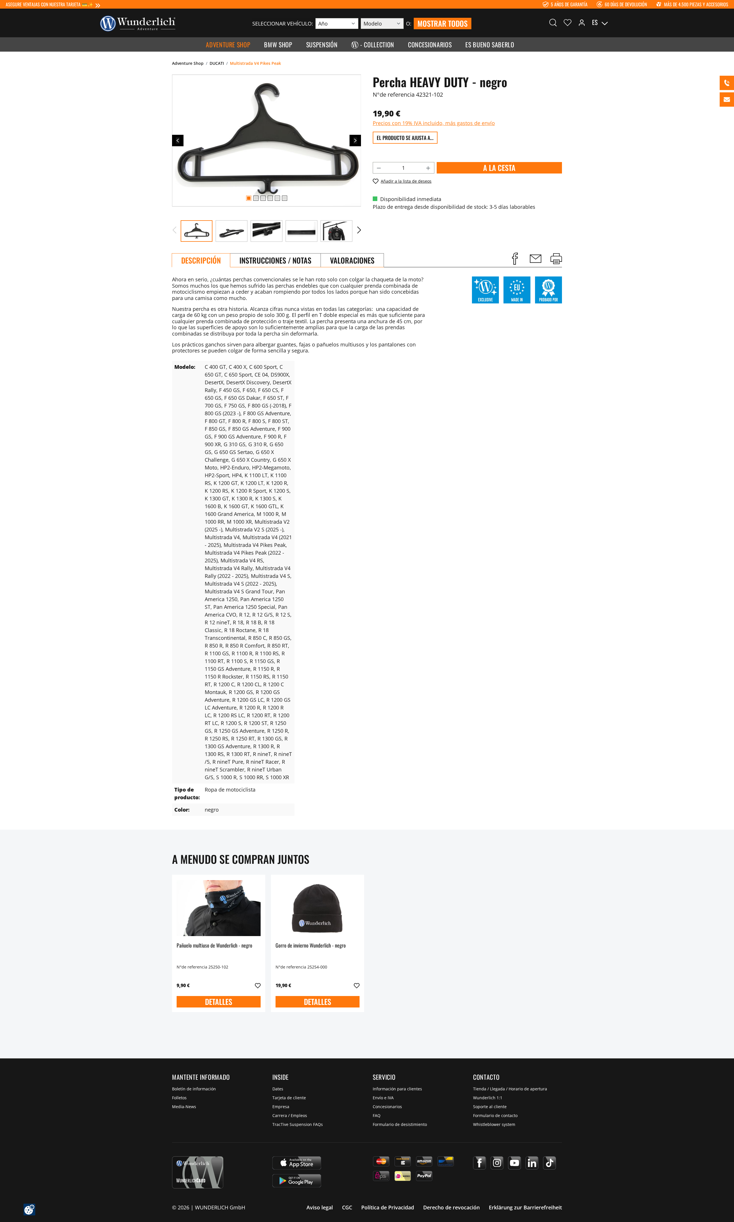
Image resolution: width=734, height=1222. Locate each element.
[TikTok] (549, 1163)
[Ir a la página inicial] (137, 23)
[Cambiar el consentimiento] (29, 1209)
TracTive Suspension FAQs (297, 1124)
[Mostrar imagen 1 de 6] (248, 198)
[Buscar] (553, 22)
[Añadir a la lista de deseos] (258, 986)
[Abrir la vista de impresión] (556, 259)
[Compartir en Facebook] (515, 259)
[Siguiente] (355, 140)
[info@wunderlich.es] (727, 99)
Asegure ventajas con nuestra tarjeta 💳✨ (49, 4)
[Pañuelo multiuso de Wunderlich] (219, 908)
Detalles (218, 1001)
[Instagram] (497, 1163)
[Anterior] (178, 140)
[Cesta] (633, 22)
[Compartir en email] (535, 259)
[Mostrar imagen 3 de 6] (263, 198)
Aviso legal (320, 1207)
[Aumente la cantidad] (428, 168)
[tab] (201, 260)
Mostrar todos (442, 23)
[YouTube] (514, 1163)
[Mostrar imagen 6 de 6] (284, 198)
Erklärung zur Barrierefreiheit (525, 1207)
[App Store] (296, 1163)
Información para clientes (397, 1089)
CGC (347, 1207)
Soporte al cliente (490, 1106)
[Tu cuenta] (582, 22)
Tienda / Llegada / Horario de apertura (510, 1089)
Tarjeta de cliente (289, 1097)
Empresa (280, 1106)
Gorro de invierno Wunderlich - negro (311, 945)
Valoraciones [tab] (352, 260)
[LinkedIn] (532, 1163)
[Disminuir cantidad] (379, 168)
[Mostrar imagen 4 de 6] (270, 198)
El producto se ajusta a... (405, 137)
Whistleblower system (494, 1124)
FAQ (376, 1115)
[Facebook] (479, 1163)
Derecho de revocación (451, 1207)
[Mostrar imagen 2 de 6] (255, 198)
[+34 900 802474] (727, 83)
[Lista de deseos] (567, 22)
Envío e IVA (383, 1097)
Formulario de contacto (495, 1115)
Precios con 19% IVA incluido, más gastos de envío (434, 123)
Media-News (184, 1106)
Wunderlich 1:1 (487, 1097)
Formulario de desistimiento (400, 1124)
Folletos (179, 1097)
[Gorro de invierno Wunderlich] (318, 908)
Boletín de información (194, 1089)
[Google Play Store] (296, 1180)
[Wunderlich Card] (197, 1172)
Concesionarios (387, 1106)
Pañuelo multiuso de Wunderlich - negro (214, 945)
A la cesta (499, 167)
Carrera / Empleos (289, 1115)
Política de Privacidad (387, 1207)
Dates (277, 1089)
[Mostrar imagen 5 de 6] (277, 198)
